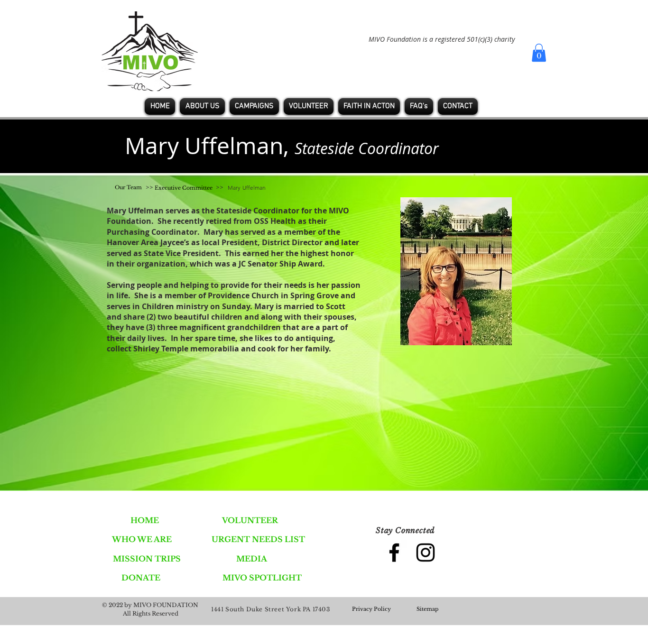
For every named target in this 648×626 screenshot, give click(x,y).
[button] (538, 53)
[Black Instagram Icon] (425, 552)
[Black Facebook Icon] (394, 552)
